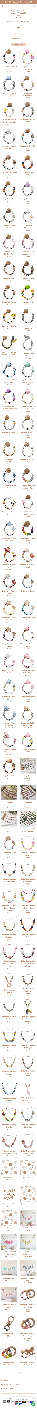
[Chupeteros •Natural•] (28, 792)
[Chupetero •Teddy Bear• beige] (28, 713)
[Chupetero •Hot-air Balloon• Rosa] (28, 396)
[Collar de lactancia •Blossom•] (28, 843)
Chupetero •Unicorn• (28, 749)
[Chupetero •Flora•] (9, 268)
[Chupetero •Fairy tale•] (28, 189)
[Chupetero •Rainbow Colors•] (28, 528)
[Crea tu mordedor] (28, 1194)
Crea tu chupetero (9, 1177)
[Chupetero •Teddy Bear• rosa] (9, 739)
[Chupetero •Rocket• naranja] (28, 554)
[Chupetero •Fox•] (28, 292)
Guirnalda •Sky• (9, 1278)
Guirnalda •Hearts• (27, 1228)
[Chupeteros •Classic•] (28, 766)
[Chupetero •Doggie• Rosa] (9, 162)
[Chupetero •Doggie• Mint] (28, 136)
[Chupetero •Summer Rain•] (28, 634)
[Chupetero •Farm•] (9, 215)
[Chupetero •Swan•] (9, 660)
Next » (20, 1372)
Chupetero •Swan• (9, 670)
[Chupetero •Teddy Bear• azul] (9, 713)
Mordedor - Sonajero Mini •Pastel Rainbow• (27, 1336)
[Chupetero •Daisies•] (9, 136)
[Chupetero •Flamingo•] (28, 215)
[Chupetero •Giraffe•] (9, 316)
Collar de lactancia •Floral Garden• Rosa (9, 963)
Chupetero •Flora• (9, 278)
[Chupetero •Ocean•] (9, 475)
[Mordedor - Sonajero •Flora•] (9, 1323)
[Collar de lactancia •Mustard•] (9, 1062)
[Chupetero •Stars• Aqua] (28, 607)
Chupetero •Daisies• (9, 146)
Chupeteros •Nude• (9, 829)
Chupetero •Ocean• (9, 485)
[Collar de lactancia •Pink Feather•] (28, 1088)
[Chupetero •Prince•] (9, 528)
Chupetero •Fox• (27, 302)
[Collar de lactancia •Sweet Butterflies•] (9, 1141)
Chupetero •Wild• (9, 776)
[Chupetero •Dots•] (28, 162)
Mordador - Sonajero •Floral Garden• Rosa (27, 1307)
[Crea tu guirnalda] (9, 1194)
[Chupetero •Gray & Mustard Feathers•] (9, 342)
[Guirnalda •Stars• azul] (28, 1268)
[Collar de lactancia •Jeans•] (9, 1035)
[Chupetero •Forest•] (28, 268)
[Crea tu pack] (9, 1218)
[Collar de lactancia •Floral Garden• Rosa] (9, 951)
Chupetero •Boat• (9, 93)
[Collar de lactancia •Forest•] (28, 979)
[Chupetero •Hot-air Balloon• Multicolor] (9, 396)
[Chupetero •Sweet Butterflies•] (28, 660)
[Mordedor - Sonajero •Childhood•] (28, 1352)
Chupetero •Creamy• (28, 120)
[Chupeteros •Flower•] (9, 792)
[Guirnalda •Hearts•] (28, 1218)
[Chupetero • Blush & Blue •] (9, 57)
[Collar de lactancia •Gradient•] (9, 1006)
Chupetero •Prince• (9, 538)
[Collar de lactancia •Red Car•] (9, 1114)
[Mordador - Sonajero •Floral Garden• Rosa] (28, 1294)
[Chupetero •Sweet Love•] (28, 686)
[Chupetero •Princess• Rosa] (28, 502)
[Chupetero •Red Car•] (9, 554)
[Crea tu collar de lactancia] (28, 1167)
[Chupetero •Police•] (9, 502)
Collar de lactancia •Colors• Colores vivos (28, 908)
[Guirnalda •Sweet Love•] (9, 1294)
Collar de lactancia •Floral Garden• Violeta (28, 963)
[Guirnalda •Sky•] (9, 1268)
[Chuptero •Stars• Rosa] (9, 842)
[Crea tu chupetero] (9, 1167)
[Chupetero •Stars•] (28, 581)
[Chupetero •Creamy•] (28, 109)
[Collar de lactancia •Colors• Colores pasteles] (9, 895)
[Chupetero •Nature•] (28, 449)
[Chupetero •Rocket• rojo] (9, 581)
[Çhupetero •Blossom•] (28, 57)
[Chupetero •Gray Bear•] (28, 342)
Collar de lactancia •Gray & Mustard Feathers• (28, 1018)
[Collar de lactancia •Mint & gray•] (28, 1035)
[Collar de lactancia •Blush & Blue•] (9, 869)
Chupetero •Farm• (9, 225)
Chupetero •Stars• (28, 591)
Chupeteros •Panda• (27, 829)
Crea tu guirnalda (9, 1204)
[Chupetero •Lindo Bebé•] (28, 423)
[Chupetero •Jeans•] (9, 423)
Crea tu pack (9, 1228)
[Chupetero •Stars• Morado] (9, 634)
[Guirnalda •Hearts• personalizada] (9, 1242)
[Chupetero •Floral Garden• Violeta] (28, 242)
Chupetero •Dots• (27, 172)
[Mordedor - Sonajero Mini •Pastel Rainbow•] (28, 1323)
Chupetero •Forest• (27, 278)
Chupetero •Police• (9, 512)
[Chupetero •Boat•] (9, 83)
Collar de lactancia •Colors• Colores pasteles (9, 908)
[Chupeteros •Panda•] (28, 819)
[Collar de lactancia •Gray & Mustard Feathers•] (28, 1006)
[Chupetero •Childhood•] (28, 83)
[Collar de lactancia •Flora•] (9, 980)
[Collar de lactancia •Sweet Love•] (28, 1141)
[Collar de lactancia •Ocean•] (9, 1088)
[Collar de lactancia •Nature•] (28, 1061)
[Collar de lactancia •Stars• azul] (28, 1114)
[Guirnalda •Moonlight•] (28, 1242)
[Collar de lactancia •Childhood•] (28, 869)
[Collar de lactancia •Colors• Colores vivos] (28, 895)
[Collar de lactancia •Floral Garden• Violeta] (28, 951)
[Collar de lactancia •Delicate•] (9, 924)
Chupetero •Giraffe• (9, 326)
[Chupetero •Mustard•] (9, 449)
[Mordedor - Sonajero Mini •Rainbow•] (9, 1352)
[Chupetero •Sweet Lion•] (9, 686)
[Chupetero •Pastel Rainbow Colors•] (28, 475)
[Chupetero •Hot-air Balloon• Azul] (9, 370)
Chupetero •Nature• (27, 459)
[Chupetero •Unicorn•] (28, 739)
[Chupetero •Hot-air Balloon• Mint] (28, 370)
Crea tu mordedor (27, 1204)
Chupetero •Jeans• (9, 433)
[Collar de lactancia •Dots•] (28, 924)
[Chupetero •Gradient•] (28, 316)
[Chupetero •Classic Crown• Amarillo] (9, 109)
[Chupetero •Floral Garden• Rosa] (9, 241)
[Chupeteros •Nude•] (9, 819)
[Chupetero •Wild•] (9, 766)
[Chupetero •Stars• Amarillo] (9, 607)
